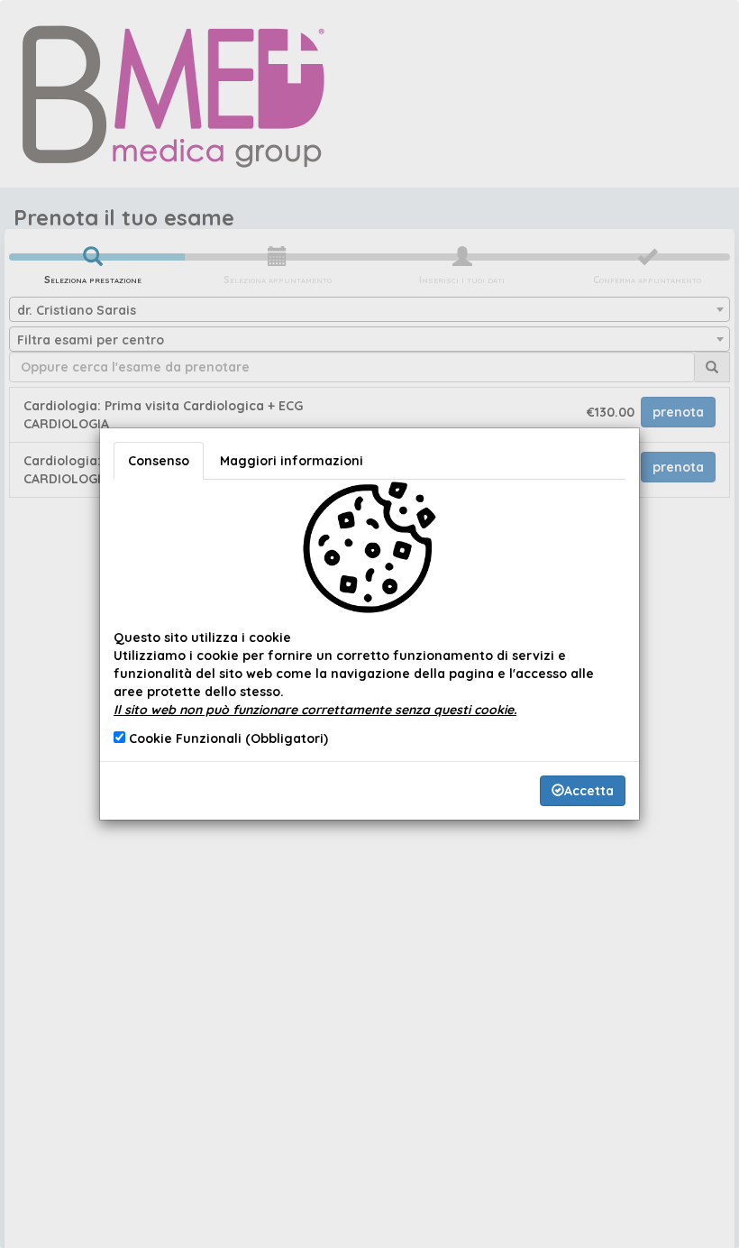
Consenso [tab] (158, 461)
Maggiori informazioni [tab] (291, 461)
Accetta (589, 791)
